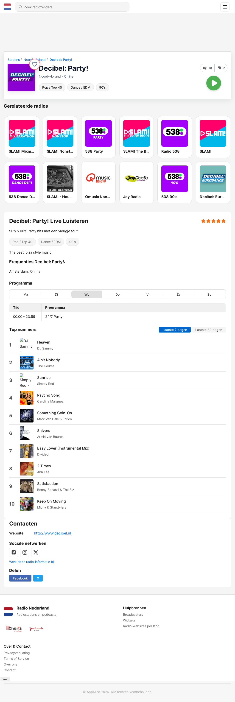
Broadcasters (133, 614)
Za (179, 294)
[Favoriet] (34, 64)
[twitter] (35, 552)
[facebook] (13, 552)
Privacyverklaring (17, 653)
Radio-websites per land (141, 626)
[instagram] (24, 552)
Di (56, 294)
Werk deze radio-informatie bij (31, 562)
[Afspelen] (213, 83)
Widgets (129, 620)
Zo (209, 294)
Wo (86, 294)
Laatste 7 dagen (174, 330)
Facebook (20, 578)
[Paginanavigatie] (224, 6)
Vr (148, 294)
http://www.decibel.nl (52, 533)
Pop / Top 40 (52, 87)
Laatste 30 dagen (208, 330)
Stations (14, 60)
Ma (25, 294)
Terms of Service (16, 658)
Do (117, 294)
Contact (10, 670)
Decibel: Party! (61, 60)
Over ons (10, 664)
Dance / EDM (80, 87)
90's (102, 87)
